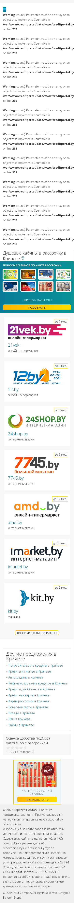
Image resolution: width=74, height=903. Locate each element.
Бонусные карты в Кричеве (28, 707)
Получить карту (37, 800)
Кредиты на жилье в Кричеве (29, 671)
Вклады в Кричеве (21, 713)
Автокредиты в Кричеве (25, 677)
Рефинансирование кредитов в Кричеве (37, 683)
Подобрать (37, 307)
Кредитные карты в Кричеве (29, 695)
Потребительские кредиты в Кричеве (35, 665)
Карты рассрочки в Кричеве (29, 701)
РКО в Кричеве (19, 719)
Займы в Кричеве (21, 725)
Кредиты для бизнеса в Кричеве (31, 689)
